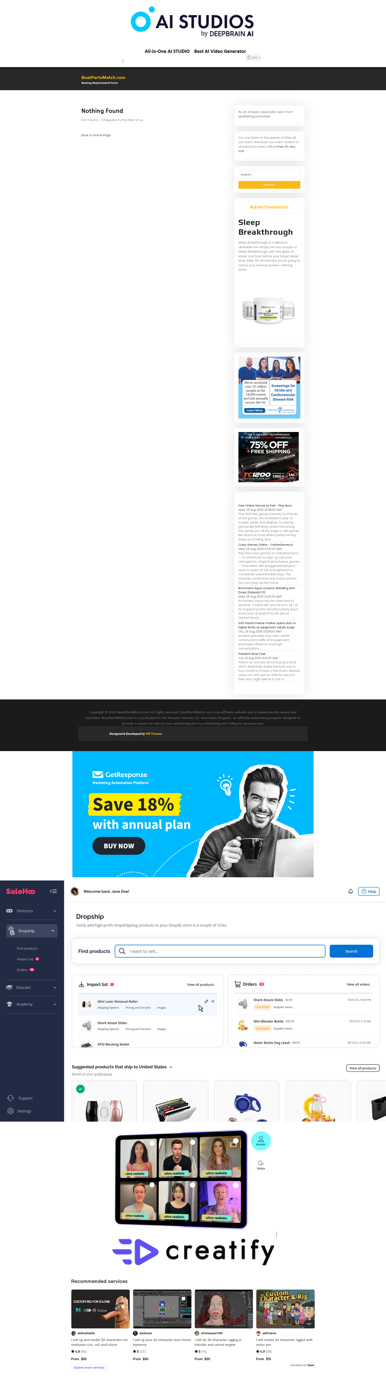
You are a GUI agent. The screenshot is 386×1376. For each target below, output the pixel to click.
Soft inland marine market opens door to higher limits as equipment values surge (267, 625)
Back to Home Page (96, 135)
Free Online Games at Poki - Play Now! (265, 506)
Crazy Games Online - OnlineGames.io (265, 545)
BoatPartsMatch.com (103, 77)
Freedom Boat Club (252, 654)
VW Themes (153, 733)
